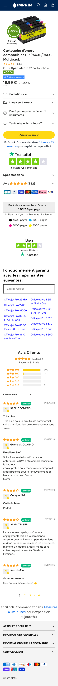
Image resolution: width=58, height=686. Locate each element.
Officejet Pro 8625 (41, 318)
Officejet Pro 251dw (15, 299)
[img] (11, 403)
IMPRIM (14, 678)
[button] (52, 5)
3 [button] (30, 595)
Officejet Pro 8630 (41, 323)
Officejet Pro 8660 (42, 334)
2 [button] (25, 595)
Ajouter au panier (29, 134)
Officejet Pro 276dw (15, 305)
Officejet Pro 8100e (15, 310)
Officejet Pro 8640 (42, 329)
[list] (29, 30)
